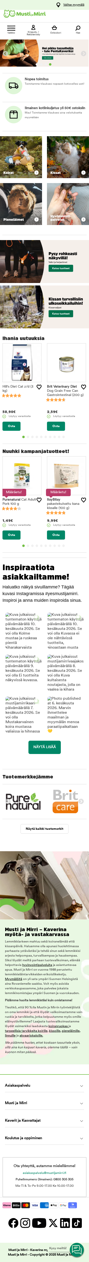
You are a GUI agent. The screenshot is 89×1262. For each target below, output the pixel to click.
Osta (11, 426)
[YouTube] (39, 1222)
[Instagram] (25, 1222)
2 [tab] (41, 64)
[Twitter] (53, 1222)
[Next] (84, 54)
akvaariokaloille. (31, 1035)
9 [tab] (59, 437)
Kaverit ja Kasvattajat (23, 1121)
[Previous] (5, 54)
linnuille (10, 1035)
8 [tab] (54, 437)
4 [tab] (50, 64)
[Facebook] (13, 1222)
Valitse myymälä (73, 4)
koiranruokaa (58, 1026)
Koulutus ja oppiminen (23, 1138)
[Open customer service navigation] (77, 1250)
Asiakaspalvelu (17, 1086)
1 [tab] (37, 64)
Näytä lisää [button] (44, 747)
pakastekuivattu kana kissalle (63, 504)
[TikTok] (76, 1222)
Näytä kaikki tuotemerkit (44, 828)
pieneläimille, (71, 1031)
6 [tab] (45, 437)
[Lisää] (39, 387)
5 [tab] (41, 437)
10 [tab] (63, 437)
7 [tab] (50, 437)
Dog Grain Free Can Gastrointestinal (65, 391)
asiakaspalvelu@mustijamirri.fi (44, 1173)
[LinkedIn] (65, 1222)
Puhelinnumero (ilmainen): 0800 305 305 (44, 1179)
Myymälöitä (13, 979)
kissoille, (55, 1031)
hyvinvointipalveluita (37, 965)
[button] (23, 631)
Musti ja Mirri (16, 1103)
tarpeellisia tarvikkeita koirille (26, 1031)
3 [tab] (45, 64)
